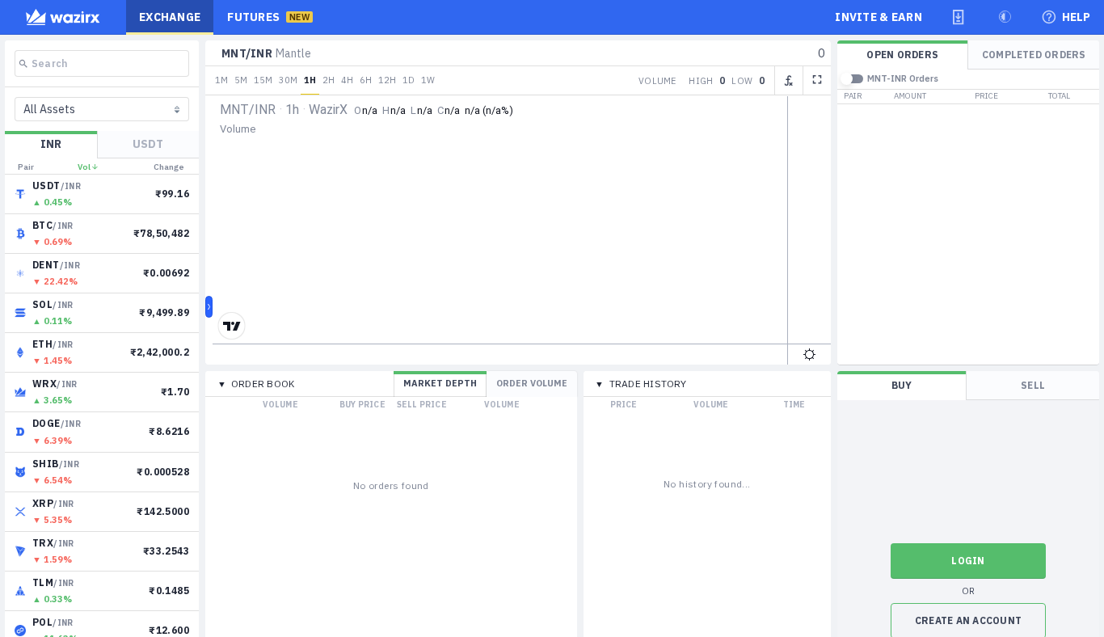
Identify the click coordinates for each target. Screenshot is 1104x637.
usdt (148, 144)
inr (50, 144)
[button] (958, 17)
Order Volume (531, 383)
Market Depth (440, 383)
